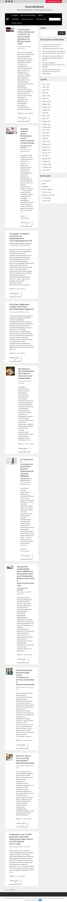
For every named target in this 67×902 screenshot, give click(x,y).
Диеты (40, 15)
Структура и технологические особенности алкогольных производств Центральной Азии (25, 36)
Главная (15, 15)
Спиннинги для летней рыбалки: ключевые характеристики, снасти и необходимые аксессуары (21, 839)
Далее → (14, 890)
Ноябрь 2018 (46, 161)
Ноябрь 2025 (46, 110)
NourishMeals (34, 6)
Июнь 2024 (45, 136)
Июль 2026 (45, 87)
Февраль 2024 (46, 144)
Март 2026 (45, 98)
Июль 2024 (45, 133)
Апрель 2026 (46, 96)
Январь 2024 (46, 147)
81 (10, 890)
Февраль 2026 (46, 101)
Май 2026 (45, 93)
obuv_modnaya (29, 113)
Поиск (43, 28)
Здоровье (15, 19)
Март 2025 (45, 118)
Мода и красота (27, 19)
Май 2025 (45, 113)
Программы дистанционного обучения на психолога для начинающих (26, 373)
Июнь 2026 (45, 90)
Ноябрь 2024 (46, 124)
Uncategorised (46, 181)
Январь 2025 (46, 121)
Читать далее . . (23, 118)
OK (40, 900)
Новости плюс (46, 192)
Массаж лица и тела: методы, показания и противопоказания (25, 759)
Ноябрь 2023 (46, 150)
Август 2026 (46, 84)
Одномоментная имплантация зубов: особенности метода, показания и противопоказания (25, 677)
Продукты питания (28, 15)
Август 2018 (46, 170)
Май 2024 (45, 138)
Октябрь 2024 (46, 127)
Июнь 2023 (45, 156)
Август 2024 (46, 130)
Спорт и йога (17, 23)
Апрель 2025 (46, 116)
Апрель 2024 (46, 141)
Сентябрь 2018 (46, 167)
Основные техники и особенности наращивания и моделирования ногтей (20, 237)
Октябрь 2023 (46, 153)
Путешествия (41, 19)
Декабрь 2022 (46, 158)
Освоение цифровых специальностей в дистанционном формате (21, 306)
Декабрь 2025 (46, 107)
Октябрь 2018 (46, 164)
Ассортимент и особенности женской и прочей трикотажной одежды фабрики (26, 467)
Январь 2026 (46, 104)
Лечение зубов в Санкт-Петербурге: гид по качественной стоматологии (27, 136)
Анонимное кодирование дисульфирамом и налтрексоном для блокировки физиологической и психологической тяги (25, 576)
